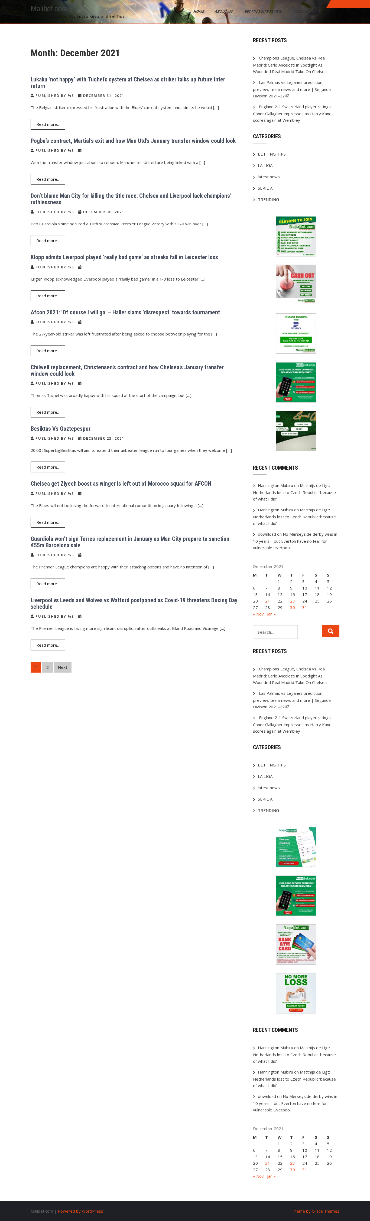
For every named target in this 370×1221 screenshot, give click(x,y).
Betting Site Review (263, 11)
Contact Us (305, 11)
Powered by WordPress (80, 1211)
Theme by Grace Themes (315, 1211)
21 (267, 601)
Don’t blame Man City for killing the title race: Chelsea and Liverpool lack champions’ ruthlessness (131, 199)
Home (199, 11)
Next (62, 667)
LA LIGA (265, 165)
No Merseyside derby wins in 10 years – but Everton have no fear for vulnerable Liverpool (295, 540)
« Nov (258, 614)
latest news (269, 176)
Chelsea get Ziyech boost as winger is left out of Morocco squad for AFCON (121, 483)
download (267, 534)
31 (304, 607)
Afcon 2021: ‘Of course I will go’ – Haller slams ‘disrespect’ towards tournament (125, 312)
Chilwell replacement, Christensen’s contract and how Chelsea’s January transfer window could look (127, 370)
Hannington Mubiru (275, 485)
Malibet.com (49, 8)
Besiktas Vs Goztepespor (60, 428)
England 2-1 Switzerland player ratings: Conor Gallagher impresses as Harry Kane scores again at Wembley (292, 113)
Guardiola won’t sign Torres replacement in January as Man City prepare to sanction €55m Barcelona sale (130, 542)
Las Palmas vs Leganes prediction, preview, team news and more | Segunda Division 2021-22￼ (292, 89)
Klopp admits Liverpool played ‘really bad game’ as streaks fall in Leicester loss (124, 257)
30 (292, 607)
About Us (224, 11)
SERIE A (265, 188)
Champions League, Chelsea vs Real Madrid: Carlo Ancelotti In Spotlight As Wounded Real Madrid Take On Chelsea (290, 64)
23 (292, 601)
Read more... (48, 124)
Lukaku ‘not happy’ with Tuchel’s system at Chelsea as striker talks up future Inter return (128, 82)
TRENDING (268, 199)
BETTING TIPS (272, 154)
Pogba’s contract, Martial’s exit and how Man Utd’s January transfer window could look (133, 140)
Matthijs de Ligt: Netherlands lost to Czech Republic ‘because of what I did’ (294, 492)
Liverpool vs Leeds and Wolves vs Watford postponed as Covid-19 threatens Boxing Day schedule (134, 603)
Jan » (271, 614)
